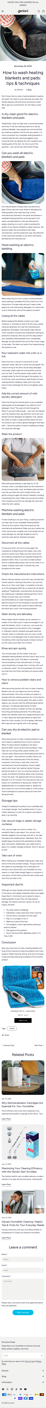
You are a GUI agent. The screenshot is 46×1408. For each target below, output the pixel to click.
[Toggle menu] (2, 11)
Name (5, 1254)
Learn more (6, 1119)
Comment (6, 1276)
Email (4, 1265)
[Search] (39, 11)
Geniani (11, 1403)
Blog (29, 90)
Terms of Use (29, 1361)
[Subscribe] (41, 1355)
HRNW (11, 1029)
